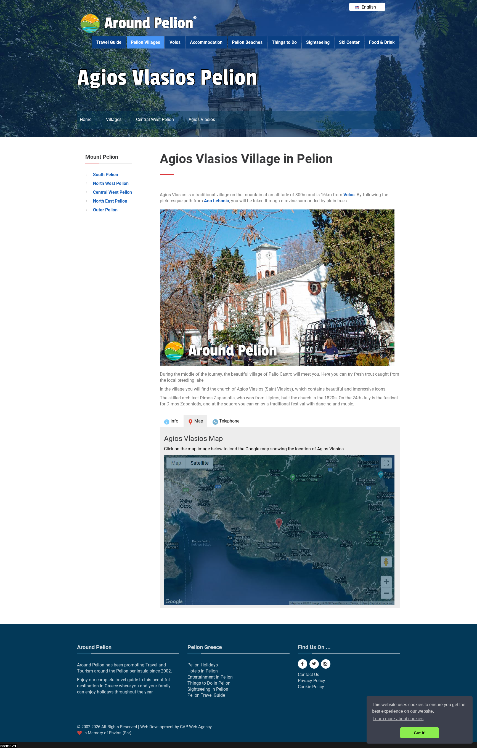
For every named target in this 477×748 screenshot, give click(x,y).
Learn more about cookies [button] (398, 718)
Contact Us (308, 674)
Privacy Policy (311, 680)
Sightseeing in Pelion (207, 689)
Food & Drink (382, 42)
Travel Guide (108, 42)
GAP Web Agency (196, 726)
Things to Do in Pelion (208, 683)
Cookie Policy (311, 686)
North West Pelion (111, 183)
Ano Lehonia (216, 200)
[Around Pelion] (139, 31)
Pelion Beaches (247, 42)
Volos (175, 42)
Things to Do (284, 42)
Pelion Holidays (202, 665)
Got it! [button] (420, 733)
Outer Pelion (105, 209)
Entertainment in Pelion (210, 677)
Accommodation (206, 42)
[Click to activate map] (280, 530)
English (368, 7)
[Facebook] (302, 664)
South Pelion (105, 174)
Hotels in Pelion (202, 671)
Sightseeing (318, 42)
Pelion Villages (145, 42)
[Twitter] (314, 664)
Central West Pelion (112, 192)
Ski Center (349, 42)
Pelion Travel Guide (206, 695)
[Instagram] (325, 664)
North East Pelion (110, 201)
